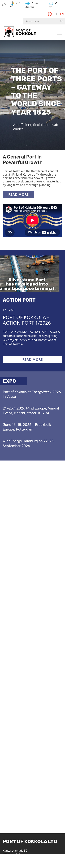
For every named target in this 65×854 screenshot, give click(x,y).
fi (56, 14)
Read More (18, 194)
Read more (32, 359)
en (62, 14)
